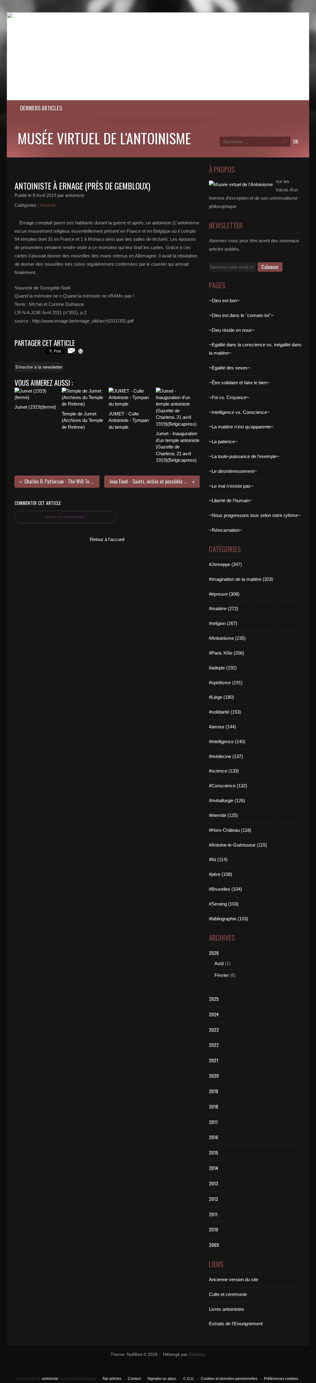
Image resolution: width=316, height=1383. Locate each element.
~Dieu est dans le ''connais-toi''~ (241, 315)
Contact (134, 1379)
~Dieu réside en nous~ (232, 330)
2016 (213, 1137)
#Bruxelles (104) (225, 889)
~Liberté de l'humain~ (230, 500)
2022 (214, 1044)
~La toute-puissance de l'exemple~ (244, 456)
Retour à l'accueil (107, 539)
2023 (214, 1029)
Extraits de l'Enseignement (236, 1323)
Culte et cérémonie (228, 1294)
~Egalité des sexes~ (229, 367)
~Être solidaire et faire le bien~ (239, 382)
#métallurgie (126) (227, 800)
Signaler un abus (162, 1379)
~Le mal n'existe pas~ (231, 486)
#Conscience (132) (228, 785)
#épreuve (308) (224, 594)
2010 (213, 1229)
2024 (214, 1014)
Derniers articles (41, 108)
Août (219, 963)
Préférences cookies (281, 1379)
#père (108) (220, 874)
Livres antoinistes (226, 1309)
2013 (213, 1183)
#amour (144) (222, 726)
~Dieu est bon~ (224, 300)
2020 (214, 1075)
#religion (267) (223, 623)
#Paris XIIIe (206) (226, 653)
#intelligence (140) (227, 741)
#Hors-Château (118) (230, 830)
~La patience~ (223, 441)
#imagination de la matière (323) (241, 579)
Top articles (111, 1379)
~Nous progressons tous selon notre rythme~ (255, 515)
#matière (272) (223, 608)
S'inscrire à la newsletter (39, 366)
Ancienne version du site (233, 1279)
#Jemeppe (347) (225, 564)
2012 (213, 1198)
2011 (213, 1214)
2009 (214, 1244)
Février (221, 975)
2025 (214, 998)
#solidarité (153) (225, 711)
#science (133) (224, 770)
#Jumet (47, 205)
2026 (214, 952)
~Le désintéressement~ (233, 471)
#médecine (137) (226, 756)
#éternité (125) (223, 815)
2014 (213, 1167)
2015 (213, 1152)
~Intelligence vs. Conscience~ (239, 412)
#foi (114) (218, 859)
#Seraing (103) (224, 903)
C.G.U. (188, 1379)
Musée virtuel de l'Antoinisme (104, 137)
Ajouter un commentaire (65, 517)
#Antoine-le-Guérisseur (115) (238, 845)
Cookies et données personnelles (229, 1379)
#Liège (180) (221, 697)
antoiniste (50, 1379)
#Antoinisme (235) (227, 638)
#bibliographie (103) (228, 918)
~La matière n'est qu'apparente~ (241, 426)
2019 (213, 1091)
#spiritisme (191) (226, 682)
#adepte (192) (223, 667)
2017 (213, 1121)
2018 (213, 1106)
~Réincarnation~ (225, 530)
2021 (213, 1060)
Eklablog (197, 1354)
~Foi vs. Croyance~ (229, 397)
